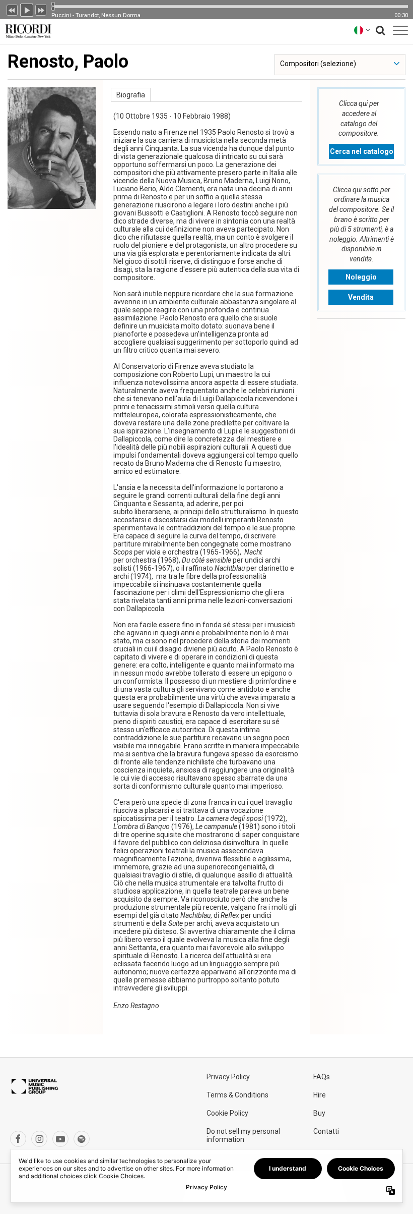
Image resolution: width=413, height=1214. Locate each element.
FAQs (321, 1077)
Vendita (361, 297)
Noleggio (361, 277)
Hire (319, 1095)
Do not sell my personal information (243, 1135)
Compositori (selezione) (318, 64)
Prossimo (41, 9)
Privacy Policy (228, 1077)
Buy (319, 1113)
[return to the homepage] (26, 30)
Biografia (130, 95)
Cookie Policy (227, 1113)
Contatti (326, 1131)
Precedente (12, 9)
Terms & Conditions (237, 1095)
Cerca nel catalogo (361, 151)
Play (27, 9)
